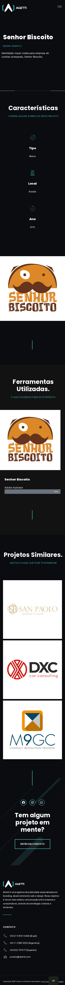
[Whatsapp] (42, 803)
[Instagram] (32, 803)
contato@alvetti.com (20, 957)
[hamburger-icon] (59, 6)
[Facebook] (23, 803)
